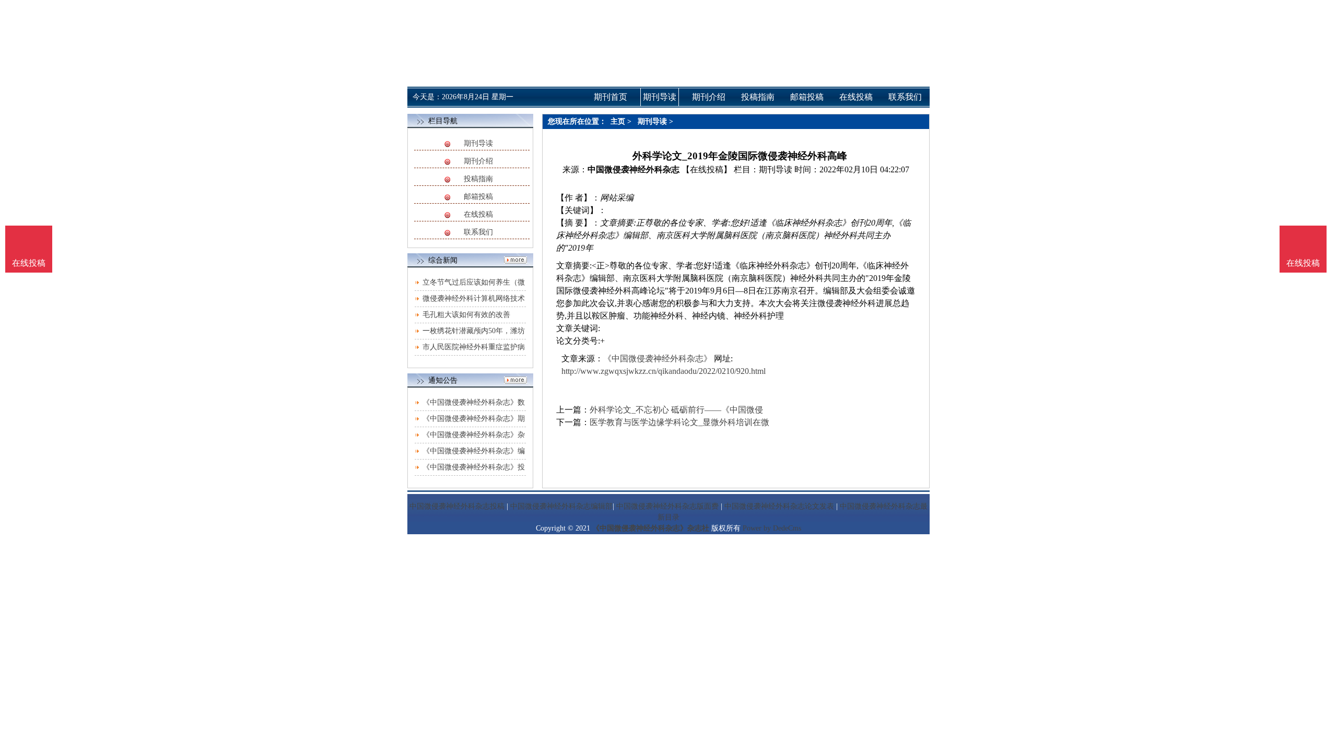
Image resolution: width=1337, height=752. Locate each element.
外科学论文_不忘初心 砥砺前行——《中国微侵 (676, 409)
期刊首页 (610, 96)
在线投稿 (478, 214)
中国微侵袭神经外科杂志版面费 (667, 506)
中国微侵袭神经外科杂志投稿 (457, 506)
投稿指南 (478, 179)
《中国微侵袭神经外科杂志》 (657, 358)
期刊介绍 (478, 161)
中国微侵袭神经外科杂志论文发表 (779, 506)
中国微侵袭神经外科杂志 (633, 169)
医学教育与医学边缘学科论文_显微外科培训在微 (679, 422)
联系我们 (478, 232)
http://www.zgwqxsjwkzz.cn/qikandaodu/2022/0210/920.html (663, 371)
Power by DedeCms (772, 528)
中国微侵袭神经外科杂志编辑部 (561, 506)
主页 (618, 121)
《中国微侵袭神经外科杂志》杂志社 (650, 528)
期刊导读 (478, 143)
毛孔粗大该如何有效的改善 (466, 315)
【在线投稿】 (707, 169)
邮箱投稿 (478, 197)
